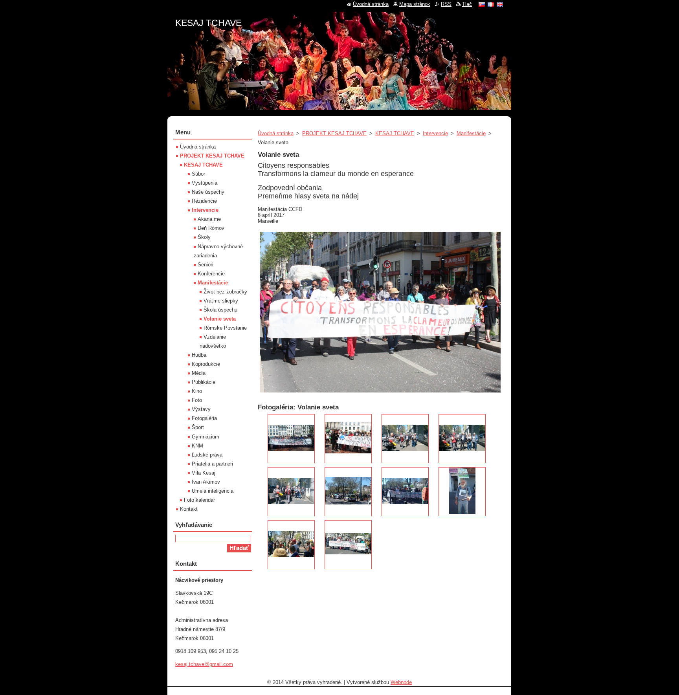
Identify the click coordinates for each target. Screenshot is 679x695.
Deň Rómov (211, 228)
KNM (197, 446)
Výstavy (201, 409)
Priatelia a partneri (212, 464)
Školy (204, 237)
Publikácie (203, 382)
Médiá (199, 373)
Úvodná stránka (276, 133)
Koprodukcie (206, 364)
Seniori (205, 265)
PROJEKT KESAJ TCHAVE (334, 133)
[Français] (491, 4)
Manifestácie (471, 133)
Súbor (198, 174)
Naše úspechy (208, 192)
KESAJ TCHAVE (394, 133)
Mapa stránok (414, 4)
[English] (500, 4)
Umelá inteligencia (212, 491)
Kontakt (189, 509)
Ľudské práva (207, 455)
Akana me (209, 219)
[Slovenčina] (482, 4)
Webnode (401, 682)
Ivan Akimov (206, 482)
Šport (198, 427)
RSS (446, 4)
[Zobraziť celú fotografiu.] (291, 438)
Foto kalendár (199, 500)
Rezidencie (204, 201)
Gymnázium (205, 437)
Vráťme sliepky (221, 301)
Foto (197, 400)
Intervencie (435, 133)
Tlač (467, 4)
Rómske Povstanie (225, 328)
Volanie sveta (220, 319)
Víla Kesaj (203, 473)
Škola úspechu (220, 310)
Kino (197, 391)
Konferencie (211, 274)
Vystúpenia (204, 183)
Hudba (199, 355)
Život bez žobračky (225, 292)
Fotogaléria (204, 418)
